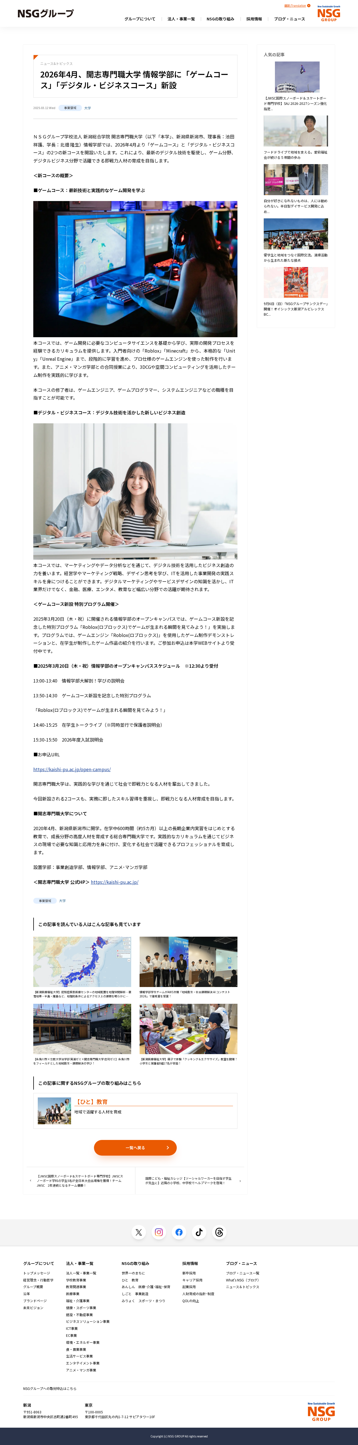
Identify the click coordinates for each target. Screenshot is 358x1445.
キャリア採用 (192, 1280)
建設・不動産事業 (79, 1314)
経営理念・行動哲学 (38, 1280)
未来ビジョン (33, 1307)
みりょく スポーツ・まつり (143, 1300)
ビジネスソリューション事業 (88, 1321)
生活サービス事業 (79, 1356)
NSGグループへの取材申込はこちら (50, 1388)
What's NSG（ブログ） (243, 1280)
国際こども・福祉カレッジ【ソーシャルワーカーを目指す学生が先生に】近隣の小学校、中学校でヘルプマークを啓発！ (188, 1180)
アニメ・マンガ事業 (81, 1370)
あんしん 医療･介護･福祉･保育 (146, 1287)
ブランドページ (35, 1300)
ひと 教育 (130, 1280)
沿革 (26, 1293)
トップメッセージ (36, 1273)
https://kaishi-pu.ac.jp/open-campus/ (72, 769)
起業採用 (189, 1287)
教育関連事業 (76, 1287)
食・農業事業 (76, 1349)
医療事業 (72, 1293)
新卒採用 (189, 1273)
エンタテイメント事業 (83, 1363)
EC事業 (71, 1335)
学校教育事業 (76, 1280)
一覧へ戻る (135, 1147)
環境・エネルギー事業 (83, 1342)
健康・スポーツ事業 (81, 1307)
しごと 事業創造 (135, 1293)
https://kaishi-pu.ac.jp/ (114, 882)
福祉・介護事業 (78, 1300)
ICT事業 (72, 1328)
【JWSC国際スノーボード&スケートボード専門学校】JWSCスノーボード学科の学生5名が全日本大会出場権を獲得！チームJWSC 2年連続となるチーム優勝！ (80, 1180)
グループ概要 (33, 1287)
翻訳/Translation (295, 5)
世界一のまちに (133, 1273)
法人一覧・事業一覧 (81, 1273)
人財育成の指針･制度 (198, 1293)
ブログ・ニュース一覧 (242, 1273)
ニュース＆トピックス (242, 1287)
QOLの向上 (190, 1300)
